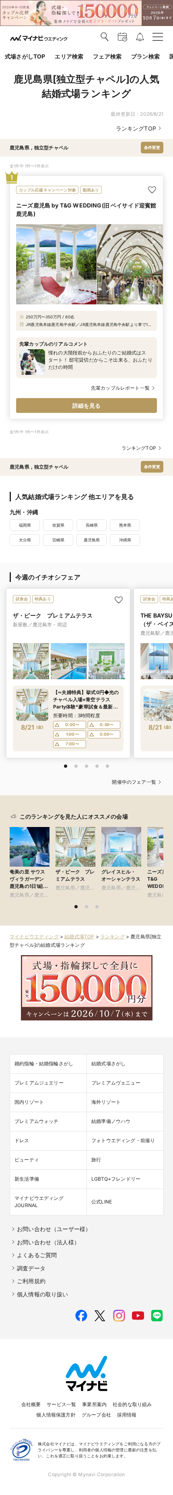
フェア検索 (107, 56)
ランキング (112, 937)
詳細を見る (86, 405)
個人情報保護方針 (55, 1415)
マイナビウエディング (34, 937)
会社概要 (31, 1404)
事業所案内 (94, 1404)
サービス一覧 (61, 1404)
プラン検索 (145, 56)
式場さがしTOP (25, 56)
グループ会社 (96, 1415)
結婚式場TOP (79, 937)
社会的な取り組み (132, 1404)
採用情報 (127, 1415)
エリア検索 (69, 56)
